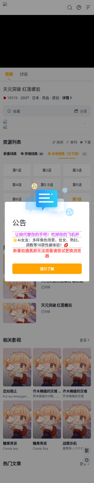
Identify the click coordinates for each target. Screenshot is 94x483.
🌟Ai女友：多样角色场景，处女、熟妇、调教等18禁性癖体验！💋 (47, 242)
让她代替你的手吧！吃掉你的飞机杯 (47, 234)
